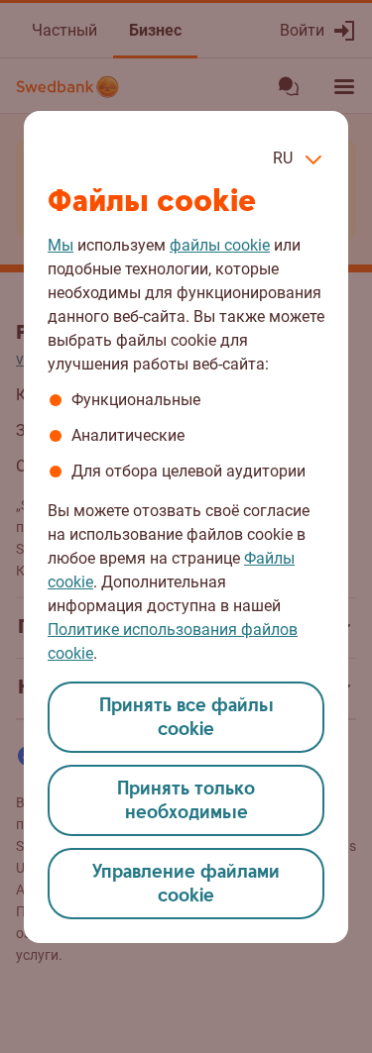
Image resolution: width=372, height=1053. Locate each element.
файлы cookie (220, 245)
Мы (60, 245)
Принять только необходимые (186, 801)
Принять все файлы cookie (186, 717)
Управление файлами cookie (186, 884)
